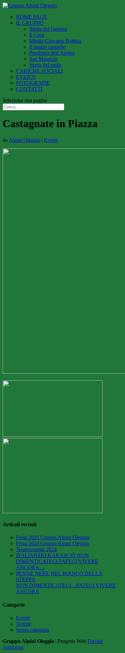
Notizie (23, 624)
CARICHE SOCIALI (39, 71)
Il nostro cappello (47, 47)
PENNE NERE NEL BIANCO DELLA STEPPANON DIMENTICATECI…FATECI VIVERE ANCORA (66, 582)
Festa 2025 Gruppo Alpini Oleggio (52, 537)
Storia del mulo (45, 65)
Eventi (51, 140)
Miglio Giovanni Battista (55, 41)
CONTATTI (29, 89)
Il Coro (36, 35)
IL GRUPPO (30, 23)
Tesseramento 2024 (36, 549)
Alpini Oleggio (24, 140)
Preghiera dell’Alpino (52, 53)
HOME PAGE (31, 17)
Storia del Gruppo (48, 29)
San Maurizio (43, 59)
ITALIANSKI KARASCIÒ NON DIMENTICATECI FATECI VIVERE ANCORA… (57, 561)
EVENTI (26, 77)
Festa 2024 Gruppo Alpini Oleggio (52, 543)
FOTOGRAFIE (33, 83)
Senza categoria (32, 630)
